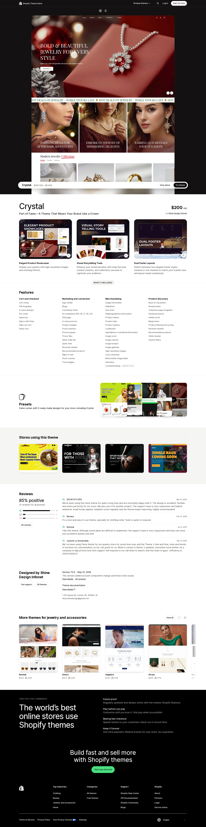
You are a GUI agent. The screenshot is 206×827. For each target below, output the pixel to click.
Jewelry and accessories (64, 802)
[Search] (158, 3)
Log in (165, 3)
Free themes (92, 798)
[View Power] (128, 399)
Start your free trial (103, 769)
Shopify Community (129, 802)
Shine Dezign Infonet (177, 213)
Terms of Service (27, 820)
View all (169, 617)
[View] (38, 459)
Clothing (57, 793)
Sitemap (83, 820)
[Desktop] (100, 11)
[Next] (185, 437)
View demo (165, 185)
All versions (80, 579)
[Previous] (179, 437)
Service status (160, 807)
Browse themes (141, 3)
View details (67, 579)
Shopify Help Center (130, 793)
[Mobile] (106, 11)
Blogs (123, 807)
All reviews (26, 525)
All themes (42, 584)
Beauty (56, 798)
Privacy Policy (43, 820)
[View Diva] (143, 399)
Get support (26, 584)
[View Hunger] (113, 399)
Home (55, 807)
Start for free (179, 3)
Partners (158, 798)
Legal (157, 802)
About (157, 793)
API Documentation (129, 798)
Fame (32, 213)
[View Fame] (158, 399)
